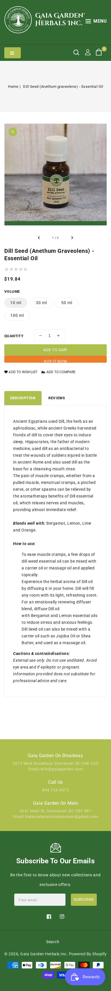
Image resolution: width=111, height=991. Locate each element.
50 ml (66, 302)
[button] (96, 22)
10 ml (15, 302)
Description (23, 398)
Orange (28, 530)
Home (13, 86)
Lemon (73, 523)
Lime (86, 523)
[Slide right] (72, 238)
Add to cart (55, 350)
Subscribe (84, 899)
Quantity (13, 336)
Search (52, 941)
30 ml (41, 302)
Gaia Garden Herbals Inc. (44, 954)
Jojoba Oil (65, 636)
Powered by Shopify (88, 954)
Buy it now (55, 361)
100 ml (17, 315)
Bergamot (55, 523)
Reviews (56, 398)
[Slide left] (39, 238)
